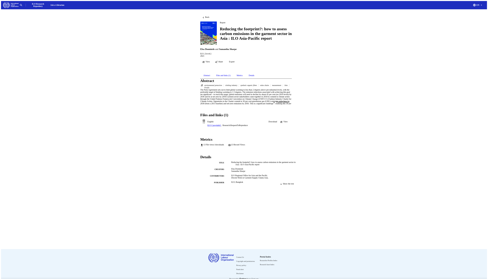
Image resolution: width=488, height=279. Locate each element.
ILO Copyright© (214, 125)
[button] (273, 121)
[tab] (206, 75)
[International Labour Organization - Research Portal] (11, 5)
